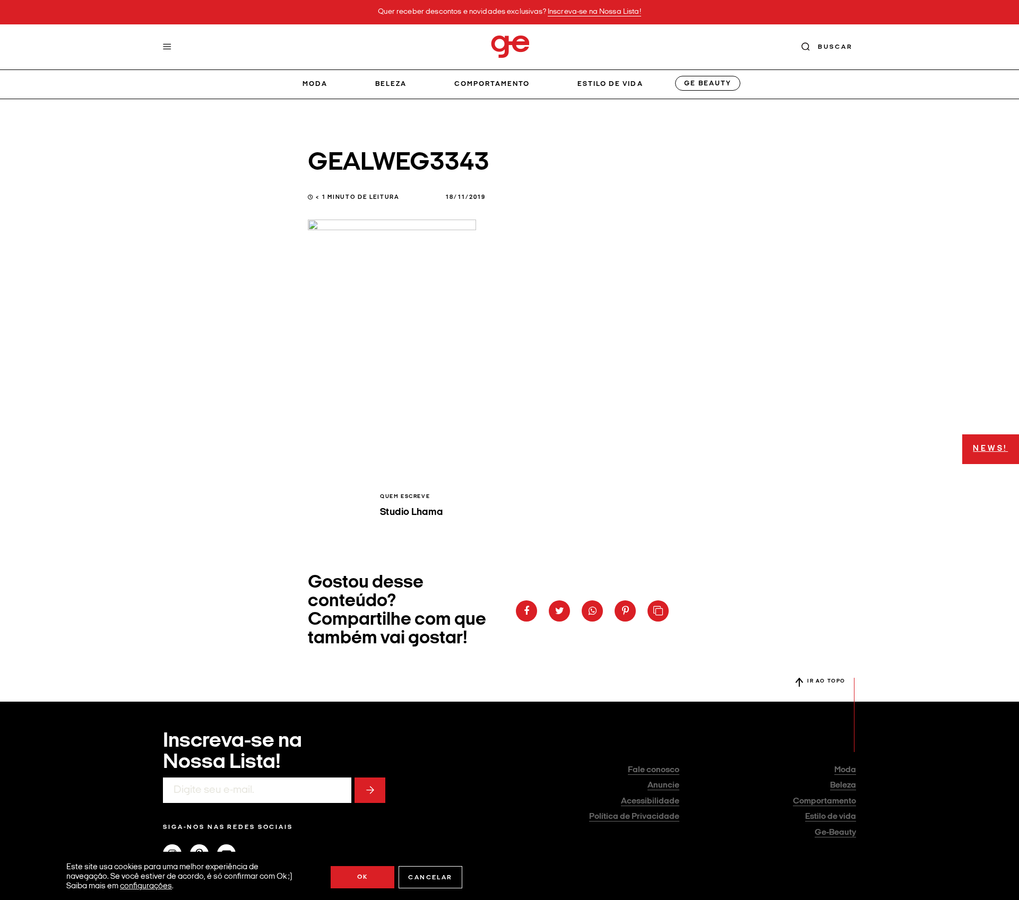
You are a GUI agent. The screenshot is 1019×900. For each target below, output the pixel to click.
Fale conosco (653, 770)
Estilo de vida (610, 84)
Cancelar (430, 878)
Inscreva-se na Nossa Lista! (594, 12)
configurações (146, 886)
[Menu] (167, 46)
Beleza (391, 84)
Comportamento (492, 84)
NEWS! (990, 449)
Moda (315, 84)
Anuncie (663, 785)
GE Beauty (707, 83)
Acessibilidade (650, 801)
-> (370, 790)
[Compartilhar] (526, 611)
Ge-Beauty (835, 832)
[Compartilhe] (658, 611)
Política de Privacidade (634, 816)
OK (362, 877)
